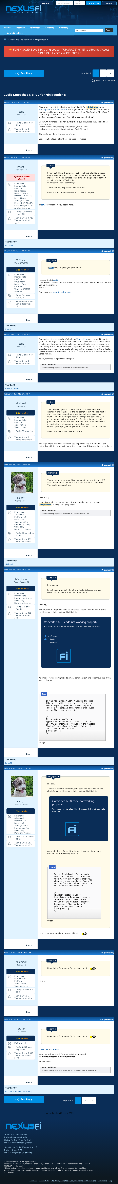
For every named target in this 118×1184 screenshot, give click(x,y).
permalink (108, 102)
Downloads (34, 27)
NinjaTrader (92, 107)
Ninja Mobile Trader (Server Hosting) (20, 1147)
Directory (63, 27)
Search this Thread (104, 80)
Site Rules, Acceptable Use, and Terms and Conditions (73, 1181)
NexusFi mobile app (62, 292)
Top (110, 1181)
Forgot (109, 3)
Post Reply (18, 72)
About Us (33, 1181)
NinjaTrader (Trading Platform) (18, 1152)
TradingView (44, 109)
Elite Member (22, 269)
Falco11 (44, 1049)
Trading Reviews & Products (16, 1137)
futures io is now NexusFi (15, 1134)
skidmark (54, 1049)
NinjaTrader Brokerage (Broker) (18, 1142)
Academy (49, 27)
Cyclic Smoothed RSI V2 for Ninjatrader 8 (35, 94)
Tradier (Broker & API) (14, 1150)
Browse (8, 27)
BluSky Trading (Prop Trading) (17, 1140)
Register (46, 3)
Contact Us (44, 1181)
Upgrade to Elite (15, 33)
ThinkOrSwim (61, 109)
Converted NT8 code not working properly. (71, 622)
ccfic (43, 204)
